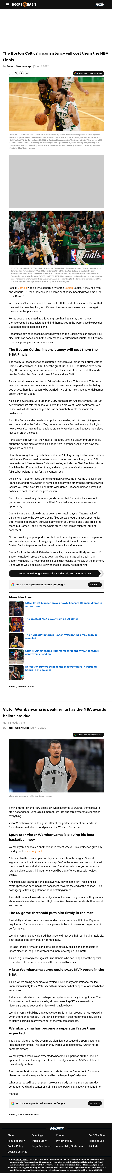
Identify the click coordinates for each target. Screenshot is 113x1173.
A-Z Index (94, 1146)
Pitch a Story (39, 1140)
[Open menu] (7, 4)
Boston (69, 287)
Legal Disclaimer (41, 1146)
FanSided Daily (16, 1140)
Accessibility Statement (70, 1146)
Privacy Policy (64, 1140)
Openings (37, 1135)
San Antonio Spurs (28, 1114)
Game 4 (22, 287)
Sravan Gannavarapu (19, 66)
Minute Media (22, 1159)
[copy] (27, 73)
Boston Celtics (26, 686)
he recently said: (33, 851)
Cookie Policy (15, 1146)
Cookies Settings (17, 1151)
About (11, 1135)
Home (12, 686)
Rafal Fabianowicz (18, 727)
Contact (60, 1135)
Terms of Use (96, 1140)
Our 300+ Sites (96, 1135)
